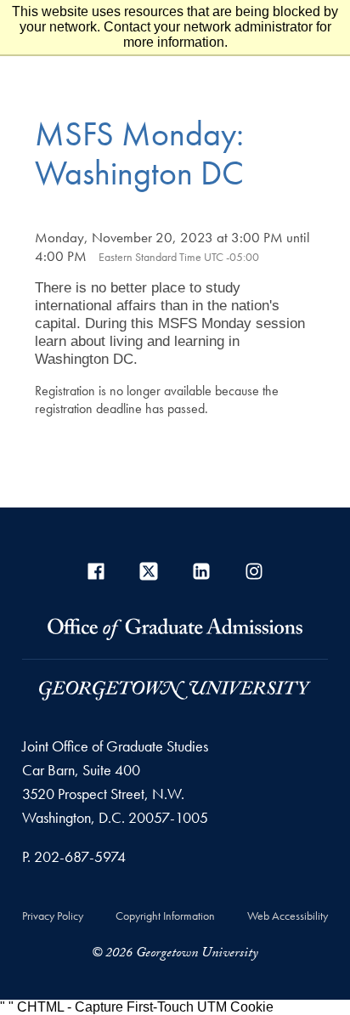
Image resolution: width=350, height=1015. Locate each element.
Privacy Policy (52, 915)
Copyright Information (165, 915)
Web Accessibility (287, 915)
